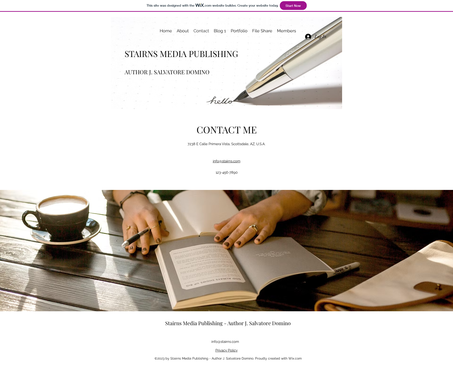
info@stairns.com (225, 342)
